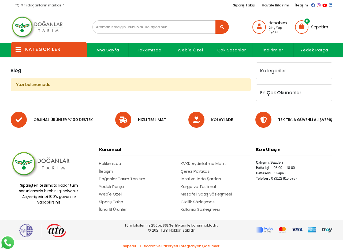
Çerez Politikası (195, 171)
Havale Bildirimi (275, 5)
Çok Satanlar (231, 50)
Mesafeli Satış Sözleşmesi (206, 194)
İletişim (301, 5)
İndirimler (273, 50)
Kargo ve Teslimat (199, 186)
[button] (311, 27)
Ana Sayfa (107, 50)
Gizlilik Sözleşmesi (198, 202)
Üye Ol (273, 32)
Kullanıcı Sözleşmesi (200, 209)
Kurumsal (110, 149)
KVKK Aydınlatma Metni (203, 163)
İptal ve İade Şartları (201, 179)
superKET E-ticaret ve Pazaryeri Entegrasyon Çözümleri (171, 246)
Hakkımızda (149, 50)
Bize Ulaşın (268, 149)
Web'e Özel (190, 50)
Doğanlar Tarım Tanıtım (122, 179)
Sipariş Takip (244, 5)
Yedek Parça (314, 50)
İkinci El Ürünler (113, 209)
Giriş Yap (275, 27)
